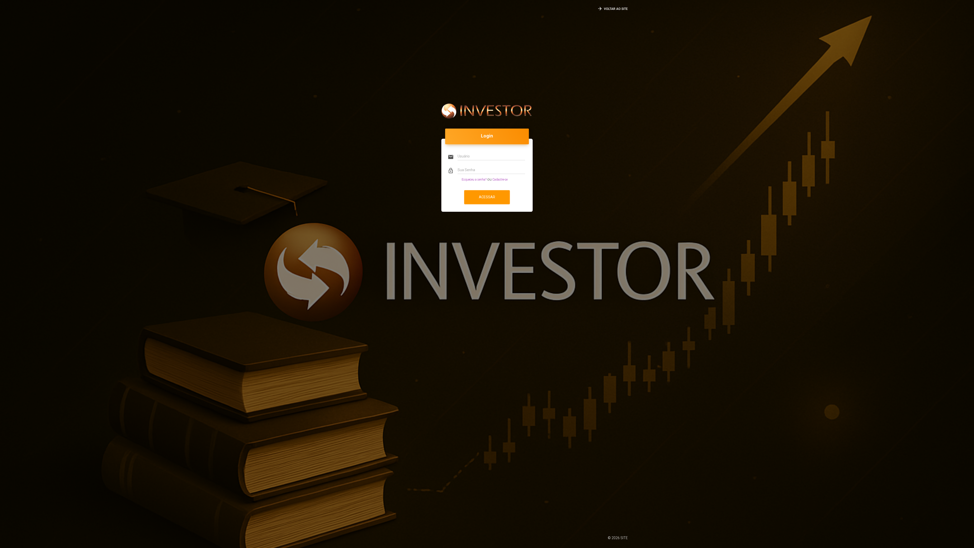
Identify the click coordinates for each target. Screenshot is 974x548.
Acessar (487, 197)
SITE (624, 538)
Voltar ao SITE (612, 8)
